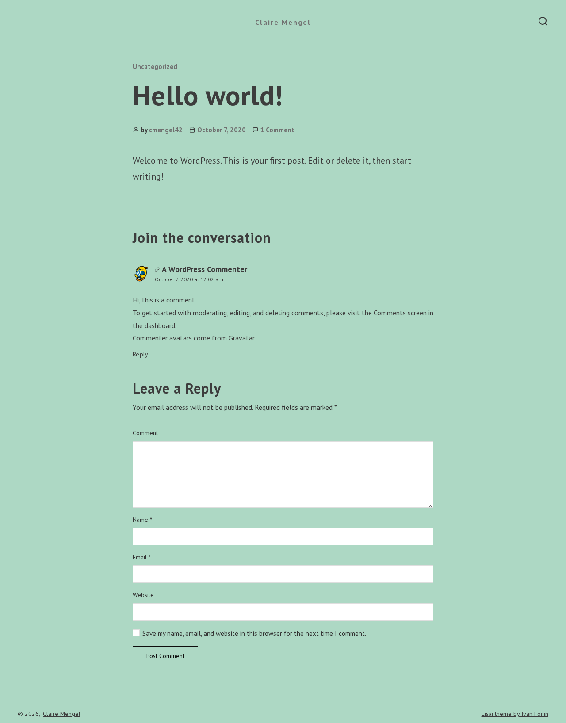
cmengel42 (166, 130)
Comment (145, 433)
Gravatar (241, 337)
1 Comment (277, 130)
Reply (141, 354)
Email (142, 557)
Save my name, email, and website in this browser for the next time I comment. (254, 634)
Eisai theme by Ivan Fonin (515, 714)
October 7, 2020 (221, 130)
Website (143, 595)
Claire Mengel (283, 22)
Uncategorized (155, 66)
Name (142, 519)
